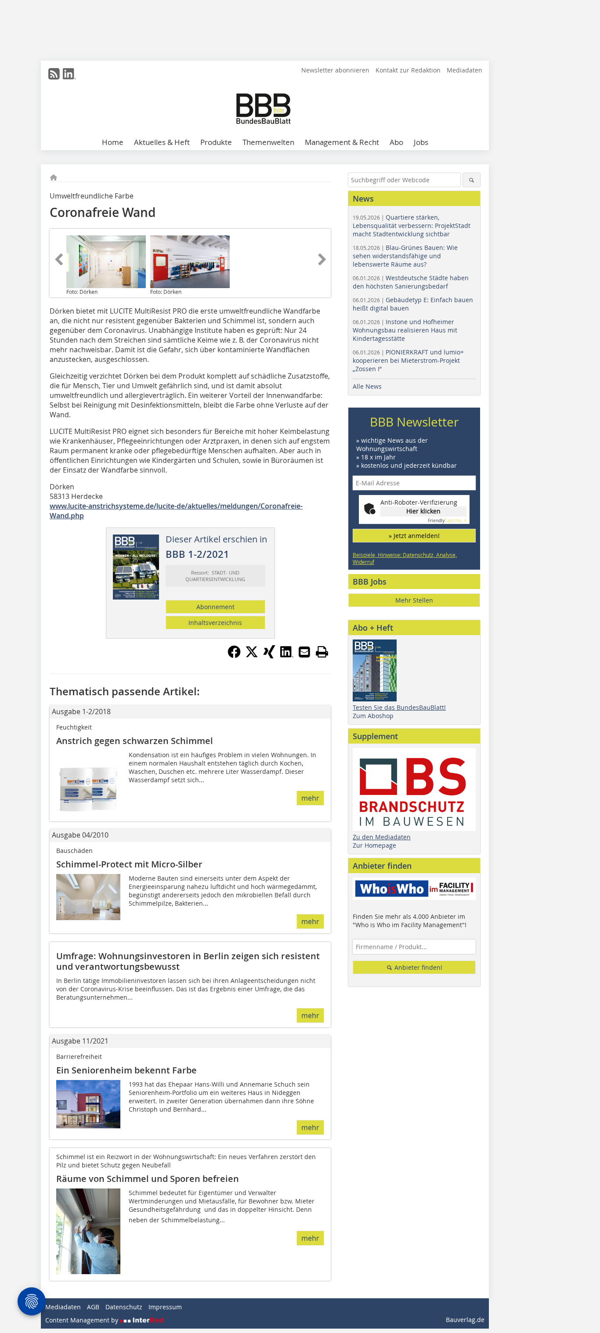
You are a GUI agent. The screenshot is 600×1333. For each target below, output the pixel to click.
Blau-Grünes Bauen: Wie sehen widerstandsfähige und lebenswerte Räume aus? (405, 255)
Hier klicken (423, 511)
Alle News (367, 386)
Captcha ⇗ (447, 521)
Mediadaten (464, 70)
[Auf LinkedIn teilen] (287, 656)
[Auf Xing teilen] (269, 656)
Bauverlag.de (465, 1319)
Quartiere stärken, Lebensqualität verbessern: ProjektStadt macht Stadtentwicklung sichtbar (411, 225)
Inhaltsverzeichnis (215, 622)
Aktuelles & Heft (162, 142)
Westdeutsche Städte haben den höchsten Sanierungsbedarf (411, 282)
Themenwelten (268, 142)
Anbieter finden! (417, 967)
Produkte (216, 142)
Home (112, 142)
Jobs (421, 142)
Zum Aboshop (373, 716)
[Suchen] (471, 180)
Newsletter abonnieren (335, 70)
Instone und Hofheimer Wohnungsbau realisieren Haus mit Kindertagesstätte (405, 330)
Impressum (165, 1307)
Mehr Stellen (414, 600)
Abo (396, 142)
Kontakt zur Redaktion (408, 70)
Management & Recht (342, 142)
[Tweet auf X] (251, 656)
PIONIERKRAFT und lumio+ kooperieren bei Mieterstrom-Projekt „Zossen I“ (408, 360)
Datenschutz (123, 1307)
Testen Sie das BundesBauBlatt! (399, 707)
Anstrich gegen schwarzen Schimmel (134, 741)
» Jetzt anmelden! (414, 535)
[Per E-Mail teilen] (304, 652)
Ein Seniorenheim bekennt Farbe (126, 1070)
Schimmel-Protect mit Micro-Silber (129, 864)
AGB (93, 1307)
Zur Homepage (374, 845)
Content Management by (82, 1320)
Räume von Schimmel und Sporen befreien (147, 1179)
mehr (310, 798)
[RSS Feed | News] (54, 74)
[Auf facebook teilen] (234, 656)
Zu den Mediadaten (382, 837)
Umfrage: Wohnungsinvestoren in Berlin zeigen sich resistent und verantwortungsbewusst (188, 961)
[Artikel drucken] (322, 652)
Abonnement (215, 607)
